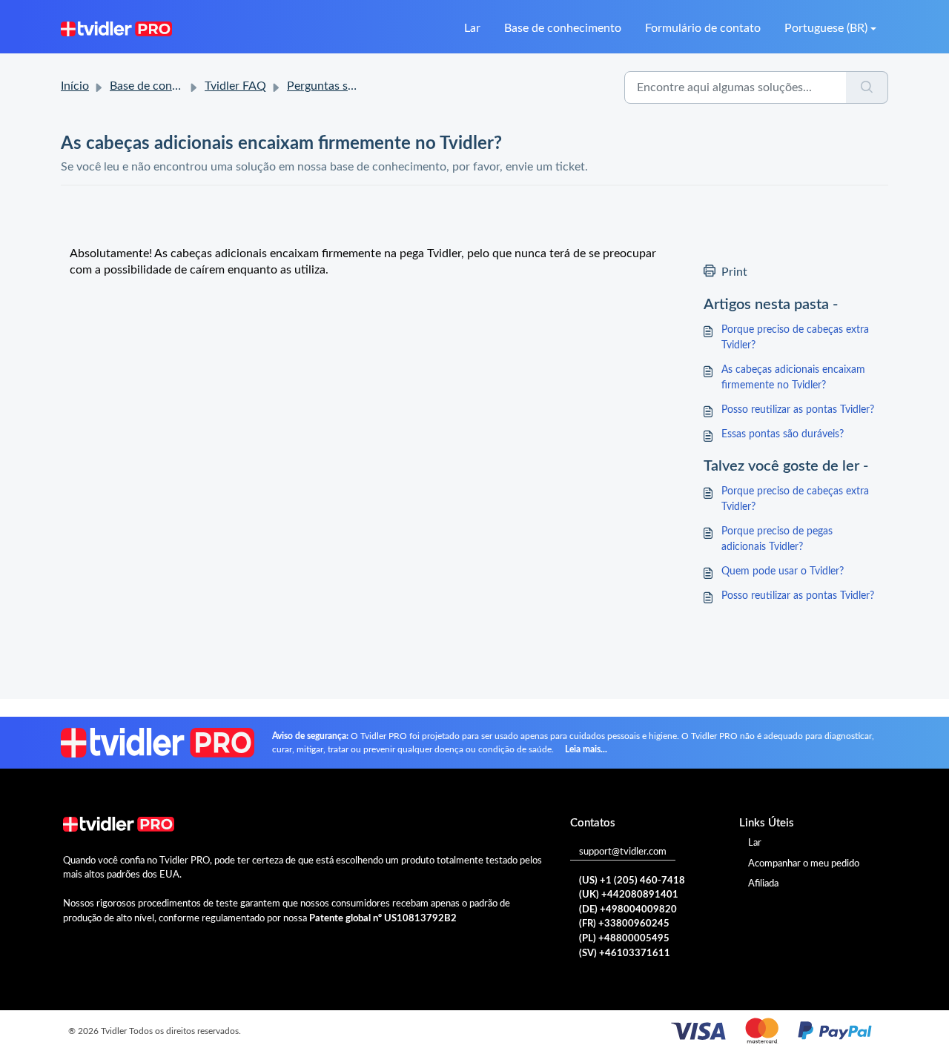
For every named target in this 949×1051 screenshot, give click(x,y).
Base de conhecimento (562, 28)
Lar (472, 28)
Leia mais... (586, 749)
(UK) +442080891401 (628, 895)
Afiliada (763, 884)
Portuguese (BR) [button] (825, 28)
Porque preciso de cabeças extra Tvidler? (795, 338)
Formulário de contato (703, 28)
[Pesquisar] (867, 87)
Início (75, 86)
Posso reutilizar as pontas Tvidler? (797, 410)
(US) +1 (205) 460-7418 (632, 881)
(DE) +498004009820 (628, 910)
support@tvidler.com (623, 852)
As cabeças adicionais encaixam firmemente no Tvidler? (793, 378)
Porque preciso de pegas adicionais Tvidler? (777, 539)
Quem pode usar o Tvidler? (782, 571)
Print (734, 272)
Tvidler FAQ (235, 86)
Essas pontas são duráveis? (782, 434)
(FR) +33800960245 (624, 924)
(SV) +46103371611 (624, 953)
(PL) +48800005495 (624, 939)
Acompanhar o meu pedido (803, 864)
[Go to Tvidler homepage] (116, 28)
